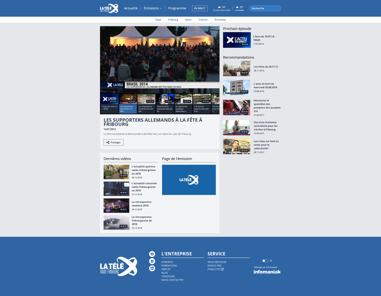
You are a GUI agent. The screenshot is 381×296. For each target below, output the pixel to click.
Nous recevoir (217, 262)
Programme (177, 8)
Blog (164, 272)
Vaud (158, 19)
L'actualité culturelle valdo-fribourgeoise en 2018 (144, 187)
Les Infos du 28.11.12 (266, 66)
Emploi (165, 269)
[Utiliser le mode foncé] (271, 260)
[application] (160, 59)
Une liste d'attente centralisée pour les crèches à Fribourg (265, 126)
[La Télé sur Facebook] (152, 254)
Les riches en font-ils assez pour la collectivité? (266, 145)
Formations (169, 265)
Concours (168, 276)
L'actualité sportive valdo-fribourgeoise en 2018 (144, 170)
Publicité (214, 269)
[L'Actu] (189, 180)
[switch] (265, 260)
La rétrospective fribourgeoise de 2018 (142, 220)
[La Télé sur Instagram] (152, 261)
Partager (116, 142)
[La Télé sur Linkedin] (152, 268)
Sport (188, 19)
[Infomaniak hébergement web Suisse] (267, 272)
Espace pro (214, 265)
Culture (203, 19)
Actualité (131, 8)
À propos (167, 262)
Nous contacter (172, 280)
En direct (200, 8)
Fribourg (173, 19)
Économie (220, 19)
